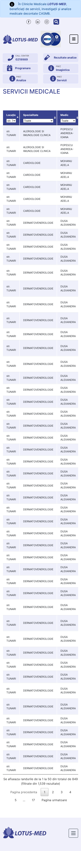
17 (33, 800)
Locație (11, 115)
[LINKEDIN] (37, 21)
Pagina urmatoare (54, 800)
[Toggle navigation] (74, 39)
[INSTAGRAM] (46, 21)
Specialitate (30, 115)
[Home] (20, 39)
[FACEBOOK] (28, 21)
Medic (64, 115)
